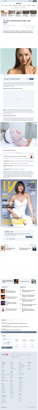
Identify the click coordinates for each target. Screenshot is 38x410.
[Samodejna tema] (27, 1)
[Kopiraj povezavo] (9, 28)
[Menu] (1, 3)
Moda (5, 155)
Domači (7, 301)
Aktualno (3, 320)
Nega (4, 109)
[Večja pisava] (33, 27)
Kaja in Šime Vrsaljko (6, 325)
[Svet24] (4, 1)
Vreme (3, 335)
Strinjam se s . (10, 238)
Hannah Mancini (24, 298)
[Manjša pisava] (30, 27)
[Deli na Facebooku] (7, 28)
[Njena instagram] (6, 407)
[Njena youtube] (4, 407)
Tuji (4, 322)
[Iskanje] (36, 3)
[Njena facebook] (2, 407)
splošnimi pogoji (12, 238)
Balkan (23, 303)
